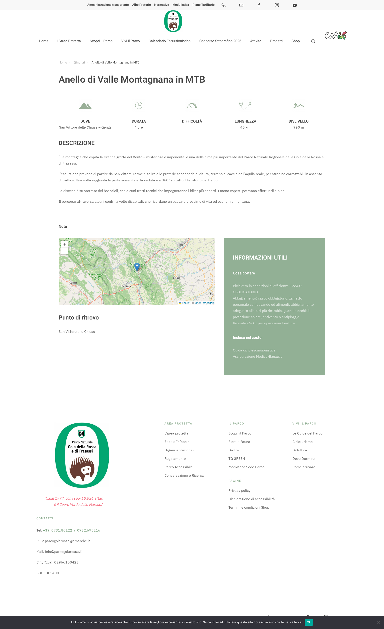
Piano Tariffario (203, 4)
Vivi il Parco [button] (130, 41)
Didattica (299, 450)
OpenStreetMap (204, 303)
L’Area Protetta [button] (69, 41)
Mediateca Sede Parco (246, 467)
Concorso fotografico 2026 (220, 41)
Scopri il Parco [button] (101, 41)
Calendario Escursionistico (169, 41)
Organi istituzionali (179, 450)
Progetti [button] (276, 41)
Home (43, 41)
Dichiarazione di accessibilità (251, 499)
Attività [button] (255, 41)
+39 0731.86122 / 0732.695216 (71, 530)
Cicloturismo (302, 441)
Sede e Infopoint (177, 441)
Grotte (233, 450)
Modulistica (180, 4)
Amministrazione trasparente (108, 4)
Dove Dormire (303, 458)
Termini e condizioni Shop (248, 507)
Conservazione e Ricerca (184, 475)
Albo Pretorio (141, 4)
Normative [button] (161, 4)
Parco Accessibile (178, 467)
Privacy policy (239, 490)
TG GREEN (236, 458)
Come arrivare (303, 467)
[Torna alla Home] (173, 21)
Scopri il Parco (239, 433)
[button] (313, 41)
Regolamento (175, 458)
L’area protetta (176, 433)
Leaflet (185, 303)
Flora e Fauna (239, 441)
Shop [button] (296, 41)
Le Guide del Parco (307, 433)
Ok (309, 622)
